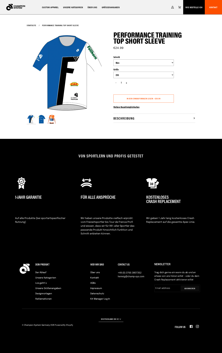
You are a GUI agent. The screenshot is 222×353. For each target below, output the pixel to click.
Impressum (96, 288)
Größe (116, 69)
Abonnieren (189, 288)
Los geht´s (41, 283)
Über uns (95, 272)
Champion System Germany (37, 325)
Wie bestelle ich (194, 7)
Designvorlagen (43, 293)
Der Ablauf (40, 272)
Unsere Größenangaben (48, 288)
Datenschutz (97, 293)
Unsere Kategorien (45, 278)
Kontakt (94, 278)
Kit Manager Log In (100, 299)
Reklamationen (43, 299)
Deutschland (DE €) (110, 319)
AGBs (93, 283)
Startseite (31, 25)
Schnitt (116, 57)
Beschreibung (123, 118)
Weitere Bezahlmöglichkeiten (126, 107)
